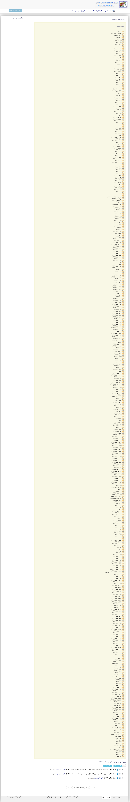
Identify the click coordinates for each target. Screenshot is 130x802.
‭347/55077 (117, 720)
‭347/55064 (117, 712)
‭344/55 (119, 371)
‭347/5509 (117, 721)
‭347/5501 (117, 687)
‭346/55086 (117, 645)
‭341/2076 (117, 112)
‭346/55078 (117, 640)
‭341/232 (118, 115)
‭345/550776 (116, 484)
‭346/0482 (117, 516)
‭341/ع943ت (117, 201)
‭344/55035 (117, 380)
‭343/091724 (116, 277)
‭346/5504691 (116, 607)
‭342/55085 (117, 255)
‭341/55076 (117, 159)
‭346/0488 (117, 520)
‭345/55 (119, 433)
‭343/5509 (117, 331)
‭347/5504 (117, 702)
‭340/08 (119, 52)
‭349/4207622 (116, 749)
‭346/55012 (117, 558)
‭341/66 (119, 168)
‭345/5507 (117, 475)
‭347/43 (119, 678)
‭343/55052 (117, 313)
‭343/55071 (117, 320)
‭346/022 (118, 505)
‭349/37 (119, 742)
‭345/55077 (117, 480)
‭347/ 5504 (117, 662)
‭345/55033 (117, 462)
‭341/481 (118, 144)
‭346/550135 (116, 564)
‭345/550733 (116, 476)
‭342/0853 (117, 220)
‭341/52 (119, 150)
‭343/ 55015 (117, 266)
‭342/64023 (117, 260)
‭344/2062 (117, 364)
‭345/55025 (117, 447)
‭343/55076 (117, 324)
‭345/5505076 (116, 469)
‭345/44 (119, 427)
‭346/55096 (117, 652)
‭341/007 (118, 97)
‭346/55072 (117, 633)
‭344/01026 (117, 346)
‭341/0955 (117, 106)
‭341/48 (119, 142)
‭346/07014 (117, 524)
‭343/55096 (117, 335)
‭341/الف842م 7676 (115, 197)
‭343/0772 (117, 273)
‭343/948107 (116, 340)
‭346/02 (119, 504)
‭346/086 (118, 531)
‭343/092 (118, 279)
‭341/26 (119, 122)
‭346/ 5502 (117, 493)
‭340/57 (119, 77)
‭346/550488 (116, 614)
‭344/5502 (117, 377)
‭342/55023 (117, 242)
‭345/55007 (117, 438)
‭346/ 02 (118, 491)
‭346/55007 (117, 556)
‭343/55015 (117, 304)
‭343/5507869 (116, 328)
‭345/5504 (117, 464)
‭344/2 (119, 362)
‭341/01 (119, 99)
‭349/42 (119, 747)
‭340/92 (119, 92)
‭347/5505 (117, 703)
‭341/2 (119, 110)
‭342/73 (119, 262)
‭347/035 (118, 669)
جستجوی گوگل (51, 797)
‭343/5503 (117, 309)
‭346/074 (118, 527)
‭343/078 (118, 275)
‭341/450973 (116, 137)
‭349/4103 (117, 745)
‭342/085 (118, 219)
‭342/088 (118, 224)
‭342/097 (118, 226)
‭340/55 (119, 73)
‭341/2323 (117, 117)
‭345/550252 (116, 449)
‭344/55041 (117, 382)
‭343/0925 (117, 280)
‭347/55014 (117, 689)
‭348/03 (119, 729)
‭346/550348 (116, 587)
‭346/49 (119, 549)
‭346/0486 (117, 518)
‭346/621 (118, 654)
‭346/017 (118, 502)
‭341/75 (119, 177)
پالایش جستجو (106, 765)
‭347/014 (118, 667)
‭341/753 (118, 179)
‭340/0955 (117, 55)
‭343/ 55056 (117, 268)
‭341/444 (118, 133)
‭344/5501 (117, 373)
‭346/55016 (117, 567)
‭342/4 (119, 228)
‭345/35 (119, 418)
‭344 (120, 342)
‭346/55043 (117, 594)
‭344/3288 (117, 366)
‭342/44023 (117, 231)
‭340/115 (118, 63)
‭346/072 (118, 526)
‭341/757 (118, 184)
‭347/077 (118, 673)
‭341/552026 (116, 162)
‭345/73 (119, 486)
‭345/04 (119, 404)
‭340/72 (119, 82)
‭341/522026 (116, 155)
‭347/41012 (117, 676)
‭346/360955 (116, 540)
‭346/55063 (117, 623)
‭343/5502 (117, 306)
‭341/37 (119, 130)
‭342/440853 (116, 233)
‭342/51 (119, 235)
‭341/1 (119, 108)
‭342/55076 (117, 253)
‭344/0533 (117, 357)
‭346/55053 (117, 618)
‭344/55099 (117, 391)
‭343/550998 (116, 337)
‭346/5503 (117, 584)
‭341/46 (119, 139)
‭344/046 (118, 353)
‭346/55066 (117, 627)
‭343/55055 (117, 315)
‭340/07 (119, 46)
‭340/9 (119, 86)
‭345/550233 (116, 446)
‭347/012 (118, 665)
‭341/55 (119, 157)
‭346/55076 (117, 634)
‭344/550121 (116, 375)
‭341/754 (118, 181)
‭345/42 (119, 422)
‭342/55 (119, 237)
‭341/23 (119, 113)
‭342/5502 (117, 240)
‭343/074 (118, 271)
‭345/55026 (117, 453)
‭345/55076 (117, 478)
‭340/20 (119, 66)
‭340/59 (119, 79)
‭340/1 (119, 59)
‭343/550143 (116, 302)
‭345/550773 (116, 482)
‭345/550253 (116, 451)
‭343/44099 (117, 291)
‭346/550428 (116, 593)
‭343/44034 (117, 289)
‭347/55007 (117, 685)
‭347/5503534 (116, 700)
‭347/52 (119, 682)
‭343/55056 (117, 317)
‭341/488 (118, 148)
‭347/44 (119, 680)
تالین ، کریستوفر (60, 769)
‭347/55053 (117, 707)
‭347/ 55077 (117, 663)
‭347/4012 (117, 674)
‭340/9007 (117, 88)
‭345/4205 (117, 424)
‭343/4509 (117, 293)
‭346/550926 (116, 651)
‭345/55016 (117, 440)
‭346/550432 (116, 596)
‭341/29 (119, 124)
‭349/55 (119, 754)
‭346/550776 (116, 638)
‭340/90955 (117, 90)
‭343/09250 (117, 282)
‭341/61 (119, 166)
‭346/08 (119, 529)
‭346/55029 (117, 582)
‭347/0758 (117, 671)
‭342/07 (119, 215)
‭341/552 (118, 161)
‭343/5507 (117, 319)
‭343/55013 (117, 300)
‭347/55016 (117, 691)
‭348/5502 (117, 731)
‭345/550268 (116, 458)
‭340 (120, 31)
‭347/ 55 (118, 660)
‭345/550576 (116, 471)
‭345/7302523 (116, 487)
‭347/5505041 (116, 705)
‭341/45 (119, 135)
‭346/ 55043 (117, 495)
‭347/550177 (116, 692)
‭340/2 (119, 64)
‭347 (120, 658)
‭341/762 (118, 186)
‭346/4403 (117, 547)
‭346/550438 (116, 602)
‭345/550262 (116, 455)
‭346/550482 (116, 613)
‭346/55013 (117, 560)
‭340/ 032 (118, 35)
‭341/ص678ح (117, 199)
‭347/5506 (117, 711)
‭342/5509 (117, 259)
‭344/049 (118, 355)
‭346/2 (119, 538)
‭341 (120, 93)
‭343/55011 (117, 298)
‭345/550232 (116, 444)
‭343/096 (118, 284)
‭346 (120, 489)
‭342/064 (118, 213)
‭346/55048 (117, 611)
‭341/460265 (116, 141)
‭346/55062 (117, 622)
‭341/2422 (117, 121)
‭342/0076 (117, 206)
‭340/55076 (117, 75)
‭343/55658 (117, 338)
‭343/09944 (117, 286)
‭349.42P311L (116, 734)
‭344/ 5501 (117, 344)
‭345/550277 (116, 460)
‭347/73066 (117, 727)
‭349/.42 (118, 740)
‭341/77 (119, 191)
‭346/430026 (116, 544)
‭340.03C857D (116, 34)
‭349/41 (119, 744)
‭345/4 (119, 420)
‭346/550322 (116, 585)
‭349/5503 (117, 756)
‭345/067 (118, 413)
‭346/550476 (116, 609)
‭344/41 (119, 367)
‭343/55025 (117, 308)
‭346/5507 (117, 631)
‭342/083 (118, 217)
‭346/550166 (116, 571)
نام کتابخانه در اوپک (64, 797)
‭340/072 (118, 48)
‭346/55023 (117, 578)
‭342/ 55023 (117, 204)
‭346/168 (118, 536)
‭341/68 (119, 172)
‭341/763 (118, 188)
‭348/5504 (117, 732)
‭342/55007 (117, 239)
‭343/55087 (117, 329)
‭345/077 (118, 415)
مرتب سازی (117, 765)
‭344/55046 (117, 386)
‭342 (120, 202)
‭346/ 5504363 (116, 498)
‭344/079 (118, 358)
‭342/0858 (117, 222)
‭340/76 (119, 84)
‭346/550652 (116, 625)
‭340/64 (119, 81)
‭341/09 (119, 104)
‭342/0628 (117, 211)
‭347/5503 (117, 696)
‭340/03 (119, 43)
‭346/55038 (117, 589)
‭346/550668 (116, 629)
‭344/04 (119, 348)
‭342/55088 (117, 257)
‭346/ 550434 (116, 496)
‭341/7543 (117, 182)
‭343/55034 (117, 311)
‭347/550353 (116, 698)
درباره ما (75, 797)
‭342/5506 (117, 246)
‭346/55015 (117, 565)
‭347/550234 (116, 694)
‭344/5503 (117, 378)
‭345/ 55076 (117, 397)
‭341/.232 (118, 95)
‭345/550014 (116, 436)
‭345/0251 (117, 402)
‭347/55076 (117, 718)
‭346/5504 (117, 591)
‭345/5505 (117, 467)
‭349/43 (119, 751)
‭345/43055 (117, 426)
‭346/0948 (117, 533)
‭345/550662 (116, 473)
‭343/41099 (117, 288)
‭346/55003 (117, 555)
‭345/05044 (117, 409)
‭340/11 (119, 61)
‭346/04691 (117, 511)
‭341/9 (119, 195)
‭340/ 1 (119, 37)
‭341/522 (118, 151)
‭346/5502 (117, 574)
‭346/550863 (116, 647)
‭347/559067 (116, 725)
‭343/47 (119, 295)
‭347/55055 (117, 709)
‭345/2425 (117, 417)
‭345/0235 (117, 400)
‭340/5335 (117, 72)
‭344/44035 (117, 369)
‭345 (120, 395)
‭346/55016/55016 (114, 569)
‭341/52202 (117, 153)
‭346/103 (118, 535)
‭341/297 (118, 126)
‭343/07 (119, 269)
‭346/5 (119, 551)
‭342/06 (119, 210)
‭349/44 (119, 753)
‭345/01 (119, 398)
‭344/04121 (117, 349)
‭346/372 (118, 542)
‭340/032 (118, 44)
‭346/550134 (116, 562)
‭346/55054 (117, 620)
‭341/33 (119, 128)
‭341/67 (119, 170)
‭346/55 (119, 553)
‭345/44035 (117, 429)
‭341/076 (118, 103)
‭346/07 (119, 522)
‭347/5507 (117, 716)
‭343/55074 (117, 322)
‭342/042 (118, 208)
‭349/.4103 (117, 738)
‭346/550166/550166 (113, 573)
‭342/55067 (117, 250)
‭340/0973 (117, 57)
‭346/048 (118, 513)
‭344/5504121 (116, 384)
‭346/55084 (117, 643)
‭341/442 (118, 132)
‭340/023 (118, 41)
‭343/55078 (117, 326)
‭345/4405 (117, 431)
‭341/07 (119, 101)
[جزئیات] (122, 769)
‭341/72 (119, 173)
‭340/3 (119, 70)
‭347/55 (119, 683)
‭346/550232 (116, 580)
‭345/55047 (117, 466)
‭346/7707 (117, 656)
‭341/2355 (117, 119)
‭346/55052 (117, 616)
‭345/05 (119, 407)
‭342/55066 (117, 248)
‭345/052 (118, 411)
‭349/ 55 (118, 736)
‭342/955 (118, 264)
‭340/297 (118, 68)
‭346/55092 (117, 649)
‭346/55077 (117, 636)
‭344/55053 (117, 388)
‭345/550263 (116, 457)
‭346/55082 (117, 642)
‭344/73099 (117, 393)
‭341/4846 (117, 146)
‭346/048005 (116, 515)
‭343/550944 (116, 333)
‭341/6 (119, 164)
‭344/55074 (117, 389)
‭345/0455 (117, 406)
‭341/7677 (117, 190)
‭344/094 (118, 360)
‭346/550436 (116, 600)
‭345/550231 (116, 442)
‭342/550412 (116, 244)
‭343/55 (119, 297)
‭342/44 (119, 230)
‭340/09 (119, 53)
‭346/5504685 (116, 605)
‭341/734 (118, 175)
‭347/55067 (117, 714)
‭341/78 (119, 193)
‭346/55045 (117, 604)
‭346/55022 (117, 576)
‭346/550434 (116, 598)
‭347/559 (118, 723)
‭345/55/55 (117, 435)
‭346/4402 (117, 545)
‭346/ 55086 (117, 500)
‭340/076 (118, 50)
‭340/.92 (118, 39)
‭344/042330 (116, 351)
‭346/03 (119, 507)
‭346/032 (118, 509)
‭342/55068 (117, 251)
